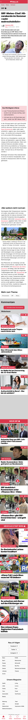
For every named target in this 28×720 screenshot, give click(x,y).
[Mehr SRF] (14, 421)
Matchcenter (18, 660)
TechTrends (18, 693)
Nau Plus (17, 665)
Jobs (3, 703)
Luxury (16, 685)
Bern (6, 27)
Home (2, 5)
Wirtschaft (17, 663)
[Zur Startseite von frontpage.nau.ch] (14, 1)
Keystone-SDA (9, 25)
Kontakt (17, 703)
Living (16, 683)
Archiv (4, 673)
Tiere (3, 691)
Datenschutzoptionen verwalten (8, 708)
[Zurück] (1, 1)
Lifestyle (4, 671)
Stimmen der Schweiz (20, 668)
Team (16, 701)
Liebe (3, 685)
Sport (3, 660)
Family (4, 688)
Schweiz (13, 5)
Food (16, 688)
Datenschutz (5, 706)
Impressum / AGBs (19, 706)
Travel (16, 691)
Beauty (4, 696)
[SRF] (14, 8)
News (7, 5)
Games (4, 668)
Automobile (5, 693)
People (4, 663)
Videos (4, 665)
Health (3, 683)
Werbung (4, 701)
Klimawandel (20, 272)
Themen (17, 671)
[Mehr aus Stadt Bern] (14, 526)
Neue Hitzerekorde (7, 129)
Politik (16, 657)
